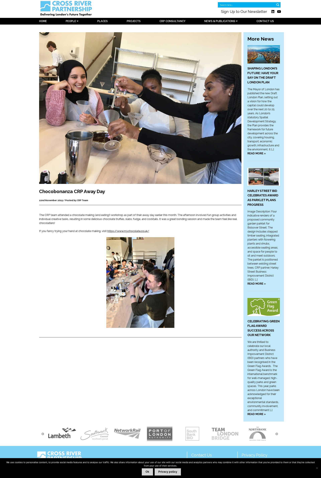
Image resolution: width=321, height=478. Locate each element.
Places (102, 21)
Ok (147, 471)
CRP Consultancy (172, 21)
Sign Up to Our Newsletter (244, 11)
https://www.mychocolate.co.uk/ (128, 231)
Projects (134, 21)
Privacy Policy (254, 455)
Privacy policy (167, 471)
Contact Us (265, 21)
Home (43, 21)
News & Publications (220, 21)
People (71, 21)
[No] (316, 468)
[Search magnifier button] (278, 5)
